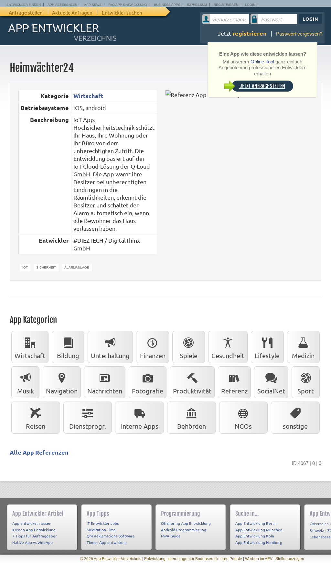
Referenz (234, 391)
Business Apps (167, 4)
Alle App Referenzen (39, 452)
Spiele (189, 355)
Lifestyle (267, 355)
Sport (305, 391)
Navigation (62, 391)
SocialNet (271, 391)
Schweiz (317, 530)
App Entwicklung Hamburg (258, 542)
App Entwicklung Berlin (256, 523)
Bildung (68, 355)
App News (92, 4)
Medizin (303, 355)
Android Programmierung (183, 529)
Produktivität (192, 391)
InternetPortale (229, 559)
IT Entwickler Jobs (103, 523)
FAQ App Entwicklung (127, 4)
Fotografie (147, 391)
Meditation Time (101, 529)
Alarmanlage (76, 267)
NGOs (243, 426)
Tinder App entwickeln (107, 542)
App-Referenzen (62, 4)
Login (250, 4)
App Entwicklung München (259, 529)
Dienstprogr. (87, 426)
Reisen (35, 426)
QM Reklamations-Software (111, 535)
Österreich (319, 523)
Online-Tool (262, 61)
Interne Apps (139, 426)
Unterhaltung (110, 355)
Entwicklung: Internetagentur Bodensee (178, 559)
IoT (25, 267)
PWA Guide (171, 535)
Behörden (191, 426)
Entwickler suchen (122, 12)
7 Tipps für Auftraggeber (34, 535)
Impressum (197, 4)
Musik (25, 391)
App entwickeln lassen (31, 523)
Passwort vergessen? (299, 34)
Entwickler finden (23, 4)
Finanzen (153, 355)
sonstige (295, 426)
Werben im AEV (258, 559)
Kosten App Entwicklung (34, 529)
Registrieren (226, 4)
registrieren (249, 33)
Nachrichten (104, 391)
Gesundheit (227, 355)
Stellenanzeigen (289, 559)
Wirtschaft (88, 95)
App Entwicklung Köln (254, 535)
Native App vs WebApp (32, 542)
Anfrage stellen (26, 12)
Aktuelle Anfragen (72, 12)
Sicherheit (46, 267)
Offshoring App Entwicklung (186, 523)
